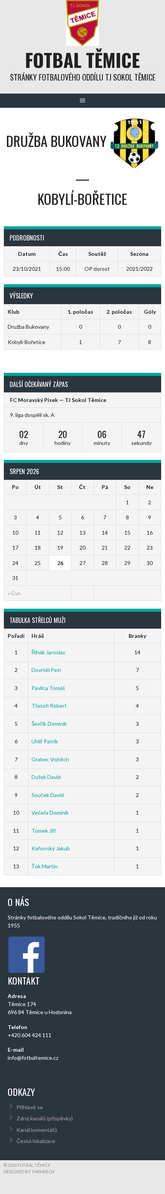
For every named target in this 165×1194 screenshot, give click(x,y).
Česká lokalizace (35, 1141)
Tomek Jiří (43, 830)
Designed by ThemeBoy (29, 1171)
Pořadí (16, 635)
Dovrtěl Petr (46, 670)
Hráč (37, 635)
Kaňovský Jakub (50, 848)
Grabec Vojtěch (50, 759)
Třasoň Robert (49, 705)
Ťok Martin (44, 866)
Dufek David (46, 777)
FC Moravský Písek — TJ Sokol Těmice (58, 400)
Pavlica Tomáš (48, 688)
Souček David (47, 795)
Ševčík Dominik (49, 723)
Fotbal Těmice (82, 59)
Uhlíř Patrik (44, 741)
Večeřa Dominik (50, 812)
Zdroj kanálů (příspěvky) (44, 1118)
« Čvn (14, 593)
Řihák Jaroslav (48, 652)
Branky (137, 635)
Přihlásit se (29, 1107)
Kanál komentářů (36, 1129)
